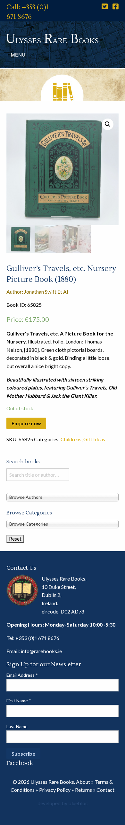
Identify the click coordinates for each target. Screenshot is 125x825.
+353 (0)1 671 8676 (37, 638)
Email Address (22, 675)
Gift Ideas (94, 439)
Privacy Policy (55, 790)
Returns (83, 790)
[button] (107, 124)
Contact (105, 790)
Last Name (17, 726)
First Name (18, 700)
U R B (52, 39)
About (83, 782)
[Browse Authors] (62, 496)
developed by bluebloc (63, 803)
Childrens (71, 439)
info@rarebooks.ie (41, 651)
